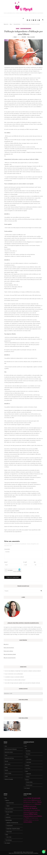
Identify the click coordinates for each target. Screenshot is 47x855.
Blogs (17, 28)
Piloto (24, 818)
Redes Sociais (9, 831)
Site (35, 562)
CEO (33, 802)
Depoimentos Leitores (9, 752)
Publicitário (30, 820)
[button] (43, 851)
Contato (6, 776)
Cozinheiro (35, 802)
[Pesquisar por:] (21, 591)
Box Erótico (28, 750)
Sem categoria (27, 788)
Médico (39, 816)
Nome (6, 562)
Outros (26, 771)
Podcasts (6, 770)
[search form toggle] (42, 19)
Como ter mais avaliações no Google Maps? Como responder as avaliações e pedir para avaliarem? (23, 670)
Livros (25, 746)
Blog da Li (6, 644)
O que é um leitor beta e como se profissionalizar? (14, 673)
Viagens (7, 805)
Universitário (28, 822)
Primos (30, 818)
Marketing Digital (9, 820)
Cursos (6, 755)
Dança (39, 802)
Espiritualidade (32, 806)
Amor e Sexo (8, 837)
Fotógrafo (31, 810)
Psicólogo (26, 820)
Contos (26, 756)
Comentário (7, 549)
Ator (36, 800)
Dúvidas (6, 767)
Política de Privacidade (9, 779)
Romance (27, 779)
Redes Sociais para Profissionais (11, 749)
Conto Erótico (28, 759)
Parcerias (6, 761)
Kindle (7, 814)
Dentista (25, 804)
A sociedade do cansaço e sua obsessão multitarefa (14, 676)
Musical (35, 816)
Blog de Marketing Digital (10, 654)
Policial (27, 818)
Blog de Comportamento (9, 657)
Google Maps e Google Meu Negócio (13, 828)
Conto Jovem (28, 762)
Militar (31, 814)
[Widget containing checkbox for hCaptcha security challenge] (13, 570)
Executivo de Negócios (30, 808)
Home (6, 746)
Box (26, 748)
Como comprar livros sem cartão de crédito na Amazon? (15, 679)
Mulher (7, 834)
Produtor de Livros (34, 818)
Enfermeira (38, 804)
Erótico (26, 806)
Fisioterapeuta (27, 810)
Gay (34, 810)
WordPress (36, 853)
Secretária (37, 820)
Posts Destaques (9, 840)
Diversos (27, 776)
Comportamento (9, 825)
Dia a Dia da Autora (10, 802)
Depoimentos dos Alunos (9, 758)
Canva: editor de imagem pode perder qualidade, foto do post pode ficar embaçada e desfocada (22, 682)
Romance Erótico (29, 782)
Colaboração (28, 773)
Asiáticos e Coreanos (27, 800)
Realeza (33, 820)
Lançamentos (8, 817)
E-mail (25, 562)
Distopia (27, 804)
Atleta (33, 800)
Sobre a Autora (7, 764)
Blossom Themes (24, 853)
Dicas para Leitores (8, 651)
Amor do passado (34, 798)
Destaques (27, 765)
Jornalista (37, 810)
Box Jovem (28, 753)
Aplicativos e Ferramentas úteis (12, 822)
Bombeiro (30, 802)
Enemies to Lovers (32, 804)
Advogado (25, 798)
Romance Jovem (29, 785)
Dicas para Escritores (26, 28)
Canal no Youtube (8, 773)
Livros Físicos (27, 768)
